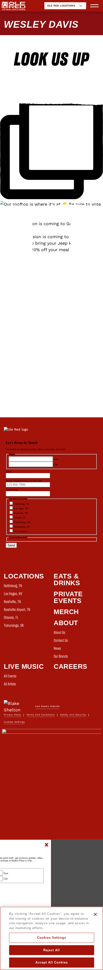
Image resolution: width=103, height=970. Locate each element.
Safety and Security (73, 715)
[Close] (95, 914)
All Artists (10, 684)
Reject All (51, 950)
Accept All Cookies (51, 962)
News (57, 648)
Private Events (68, 597)
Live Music (24, 666)
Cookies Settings (51, 937)
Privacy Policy (12, 715)
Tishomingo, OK (14, 626)
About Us (59, 633)
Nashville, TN (12, 602)
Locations (24, 576)
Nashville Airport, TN (17, 610)
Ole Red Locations (61, 5)
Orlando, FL (11, 618)
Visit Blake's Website (47, 706)
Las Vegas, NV (13, 594)
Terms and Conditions (41, 715)
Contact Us (61, 640)
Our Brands (61, 656)
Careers (70, 666)
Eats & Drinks (67, 579)
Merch (66, 612)
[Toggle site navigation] (94, 6)
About (66, 623)
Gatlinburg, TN (13, 586)
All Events (10, 676)
